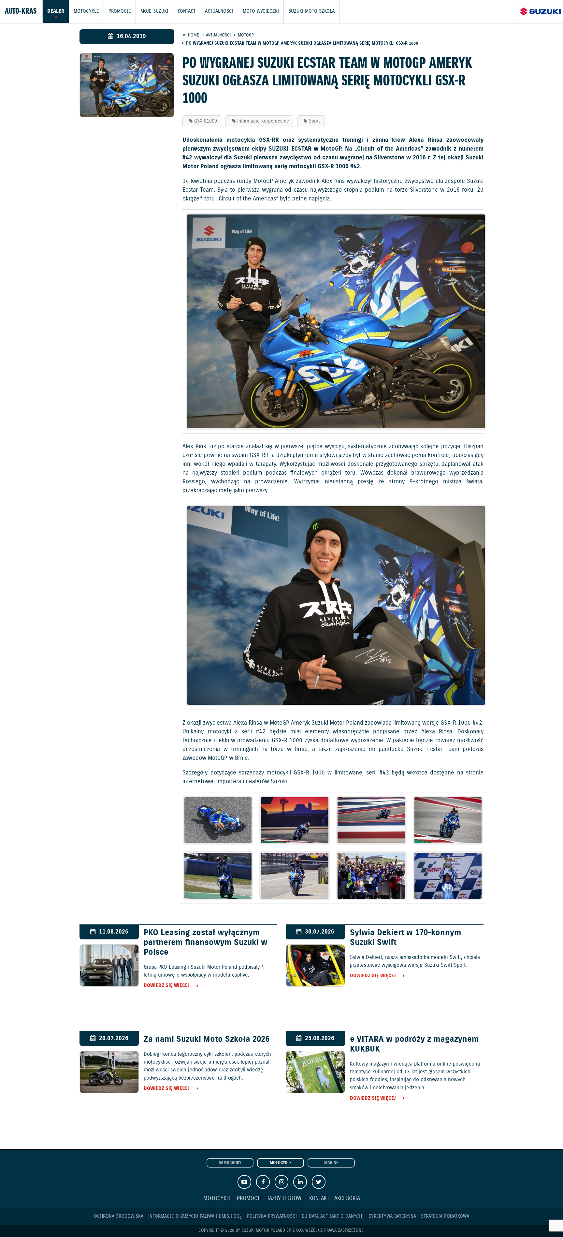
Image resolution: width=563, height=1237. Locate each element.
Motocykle (86, 11)
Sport (314, 121)
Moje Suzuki (154, 11)
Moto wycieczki (261, 11)
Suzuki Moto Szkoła (311, 11)
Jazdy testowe (285, 1198)
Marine (331, 1163)
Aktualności (219, 11)
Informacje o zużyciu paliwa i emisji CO (195, 1216)
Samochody (230, 1163)
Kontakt (186, 11)
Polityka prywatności (272, 1216)
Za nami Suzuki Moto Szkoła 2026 (206, 1039)
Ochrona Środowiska (118, 1216)
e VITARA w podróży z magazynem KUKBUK (414, 1044)
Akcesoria (347, 1198)
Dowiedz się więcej (167, 985)
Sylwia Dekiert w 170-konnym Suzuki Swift (405, 937)
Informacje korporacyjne (263, 121)
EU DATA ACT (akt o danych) (333, 1216)
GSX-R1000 (205, 121)
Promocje (119, 11)
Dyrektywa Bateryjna (392, 1216)
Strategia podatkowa (445, 1216)
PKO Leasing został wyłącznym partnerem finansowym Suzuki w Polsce (205, 942)
